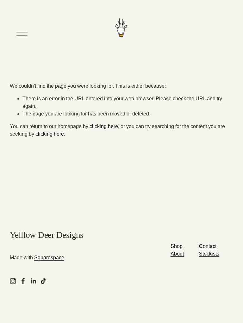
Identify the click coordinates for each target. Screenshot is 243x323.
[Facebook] (23, 281)
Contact (207, 246)
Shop (177, 246)
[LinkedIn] (33, 281)
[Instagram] (13, 281)
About (177, 253)
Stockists (209, 253)
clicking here (104, 126)
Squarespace (49, 257)
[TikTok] (43, 281)
